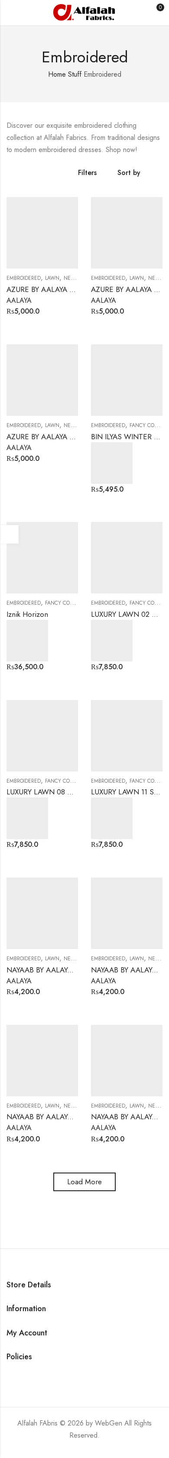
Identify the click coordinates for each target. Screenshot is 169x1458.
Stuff (74, 74)
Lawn (52, 278)
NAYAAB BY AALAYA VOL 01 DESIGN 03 (72, 1116)
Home (57, 74)
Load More (84, 1181)
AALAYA (19, 300)
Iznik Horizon (27, 614)
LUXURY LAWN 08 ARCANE (51, 792)
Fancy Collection (68, 603)
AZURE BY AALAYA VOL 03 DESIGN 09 (70, 436)
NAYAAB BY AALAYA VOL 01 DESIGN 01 (71, 970)
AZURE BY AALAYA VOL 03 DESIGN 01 (69, 289)
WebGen (108, 1423)
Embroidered (23, 278)
